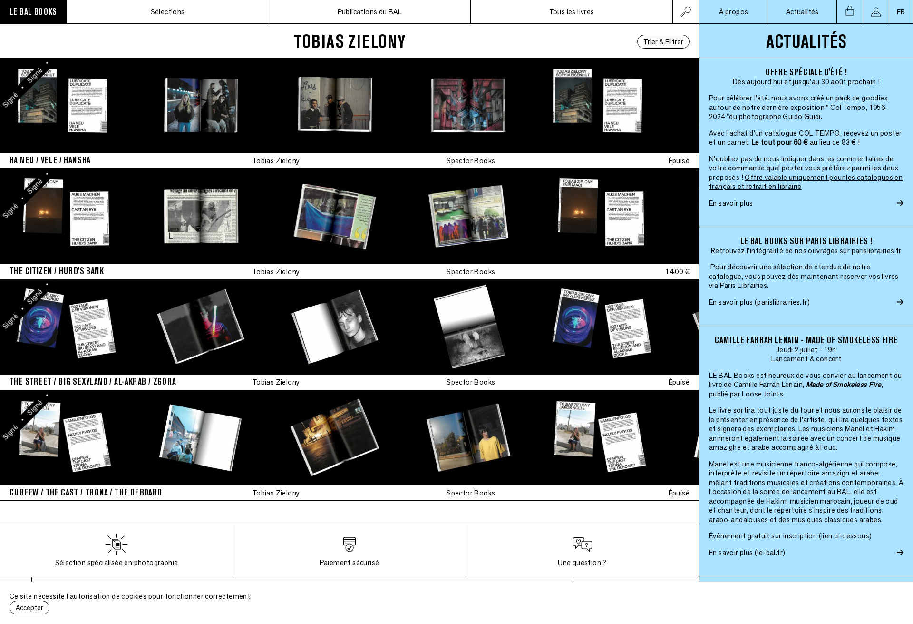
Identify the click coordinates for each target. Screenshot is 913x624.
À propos (733, 11)
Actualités (802, 11)
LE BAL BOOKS (33, 11)
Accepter (29, 607)
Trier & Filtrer (663, 41)
